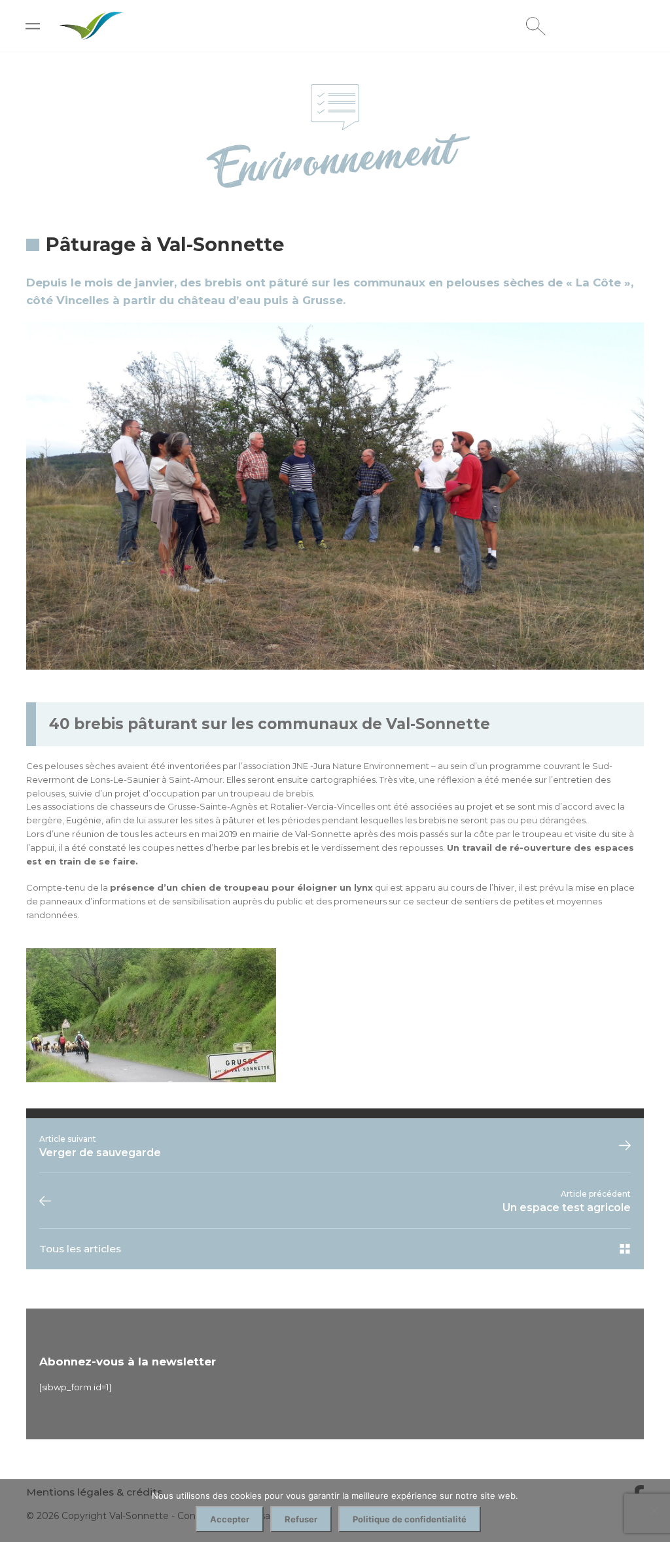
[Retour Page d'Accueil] (91, 34)
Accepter (229, 1519)
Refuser (301, 1519)
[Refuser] (653, 1510)
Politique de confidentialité (410, 1519)
